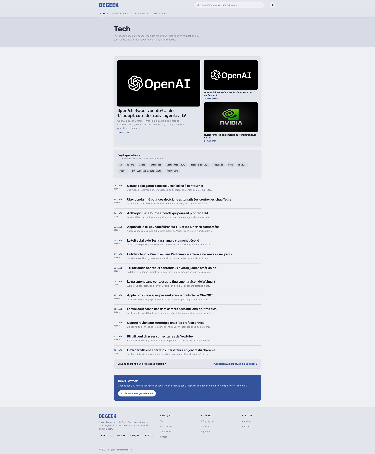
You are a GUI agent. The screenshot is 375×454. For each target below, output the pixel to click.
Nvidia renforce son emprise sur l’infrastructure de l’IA (230, 136)
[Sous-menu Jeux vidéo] (148, 13)
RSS (103, 435)
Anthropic (156, 165)
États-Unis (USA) (176, 165)
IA (120, 165)
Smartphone (172, 171)
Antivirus (246, 426)
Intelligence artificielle (146, 171)
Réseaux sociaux (199, 165)
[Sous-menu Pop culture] (128, 13)
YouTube (121, 435)
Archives (246, 421)
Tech (102, 14)
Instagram (134, 435)
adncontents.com (124, 450)
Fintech (158, 14)
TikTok (148, 435)
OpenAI (130, 165)
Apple (142, 165)
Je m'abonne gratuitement (138, 393)
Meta (230, 165)
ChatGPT (242, 165)
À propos (205, 431)
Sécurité (218, 165)
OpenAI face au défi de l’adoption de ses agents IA (152, 113)
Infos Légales (207, 421)
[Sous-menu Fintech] (165, 13)
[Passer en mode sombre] (272, 5)
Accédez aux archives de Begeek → (236, 363)
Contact (205, 426)
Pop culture (119, 14)
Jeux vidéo (140, 14)
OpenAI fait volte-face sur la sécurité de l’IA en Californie (228, 94)
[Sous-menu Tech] (107, 13)
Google (123, 171)
